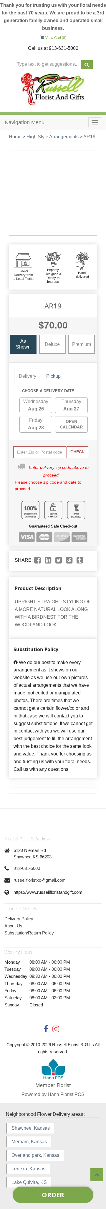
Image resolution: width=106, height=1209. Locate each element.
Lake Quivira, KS (29, 1182)
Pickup (53, 376)
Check (77, 451)
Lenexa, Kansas (28, 1168)
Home (15, 136)
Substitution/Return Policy (29, 932)
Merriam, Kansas (29, 1141)
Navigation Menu (24, 122)
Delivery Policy (18, 918)
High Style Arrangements (52, 136)
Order (53, 1194)
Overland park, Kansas (35, 1155)
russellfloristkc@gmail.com (40, 880)
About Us (13, 925)
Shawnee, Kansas (30, 1128)
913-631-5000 (27, 868)
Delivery (27, 376)
